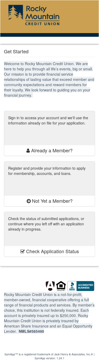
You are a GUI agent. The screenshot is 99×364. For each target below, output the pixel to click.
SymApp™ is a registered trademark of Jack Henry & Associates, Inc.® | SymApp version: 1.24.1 (49, 356)
